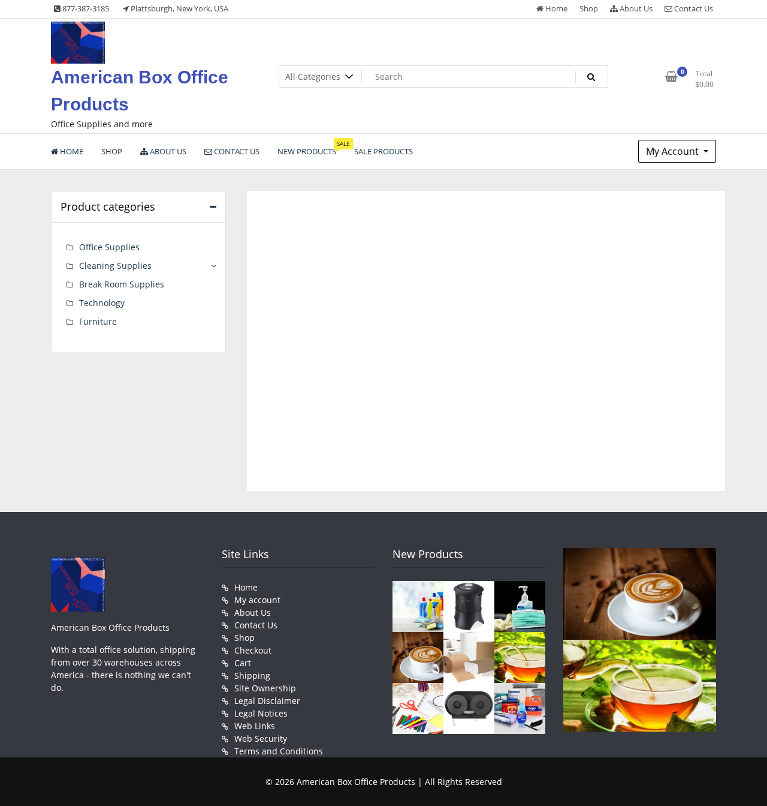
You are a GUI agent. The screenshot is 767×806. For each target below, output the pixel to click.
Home (555, 8)
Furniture (98, 321)
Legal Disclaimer (267, 700)
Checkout (252, 650)
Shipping (252, 675)
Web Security (260, 738)
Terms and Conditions (278, 751)
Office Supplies (109, 247)
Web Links (254, 726)
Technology (102, 302)
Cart (242, 663)
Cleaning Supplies (115, 265)
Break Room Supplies (121, 284)
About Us (635, 8)
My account (257, 600)
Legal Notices (261, 713)
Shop (588, 8)
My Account (673, 151)
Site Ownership (265, 688)
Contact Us (692, 8)
